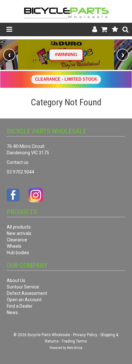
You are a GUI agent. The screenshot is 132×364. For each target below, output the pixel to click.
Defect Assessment (27, 293)
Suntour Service (23, 286)
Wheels (14, 246)
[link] (66, 54)
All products (19, 227)
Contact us (18, 162)
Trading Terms (74, 341)
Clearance (17, 239)
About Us (16, 280)
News (12, 312)
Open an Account (24, 299)
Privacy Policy (85, 335)
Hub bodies (18, 252)
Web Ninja (74, 348)
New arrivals (19, 233)
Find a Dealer (20, 306)
